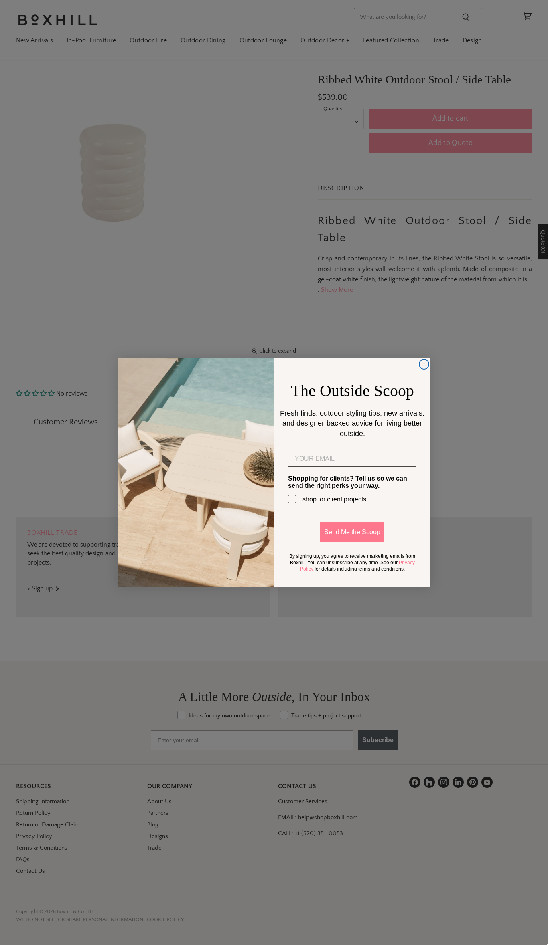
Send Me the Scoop (352, 532)
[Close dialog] (424, 364)
